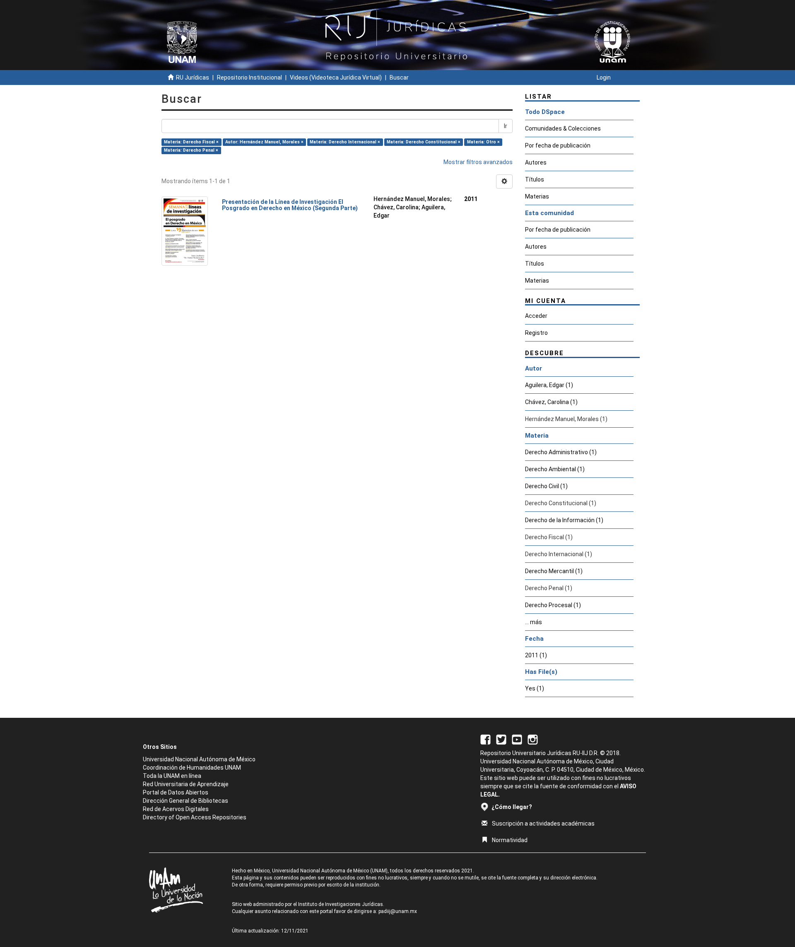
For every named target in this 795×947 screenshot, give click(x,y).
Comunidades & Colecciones (563, 128)
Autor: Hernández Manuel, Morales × (264, 142)
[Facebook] (485, 739)
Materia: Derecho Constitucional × (423, 142)
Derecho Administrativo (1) (561, 452)
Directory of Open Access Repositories (194, 817)
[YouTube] (517, 739)
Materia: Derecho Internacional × (345, 142)
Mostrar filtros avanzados (478, 162)
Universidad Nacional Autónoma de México (199, 759)
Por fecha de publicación (557, 145)
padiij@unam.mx (397, 911)
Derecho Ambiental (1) (555, 469)
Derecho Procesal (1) (553, 605)
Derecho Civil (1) (546, 486)
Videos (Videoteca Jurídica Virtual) (336, 77)
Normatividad (510, 840)
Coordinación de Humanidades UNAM (192, 767)
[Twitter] (501, 739)
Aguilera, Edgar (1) (549, 385)
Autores (536, 162)
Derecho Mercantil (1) (554, 571)
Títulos (534, 179)
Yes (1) (534, 688)
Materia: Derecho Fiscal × (191, 142)
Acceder (536, 315)
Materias (537, 196)
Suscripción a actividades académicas (543, 823)
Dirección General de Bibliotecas (185, 800)
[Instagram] (533, 739)
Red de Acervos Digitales (176, 809)
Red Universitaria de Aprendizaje (186, 784)
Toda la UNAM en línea (172, 776)
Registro (536, 332)
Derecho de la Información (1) (564, 520)
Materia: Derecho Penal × (191, 150)
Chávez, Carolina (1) (551, 402)
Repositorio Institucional (249, 77)
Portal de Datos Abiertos (175, 792)
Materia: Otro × (483, 142)
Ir (505, 126)
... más (533, 622)
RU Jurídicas (192, 77)
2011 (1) (536, 655)
